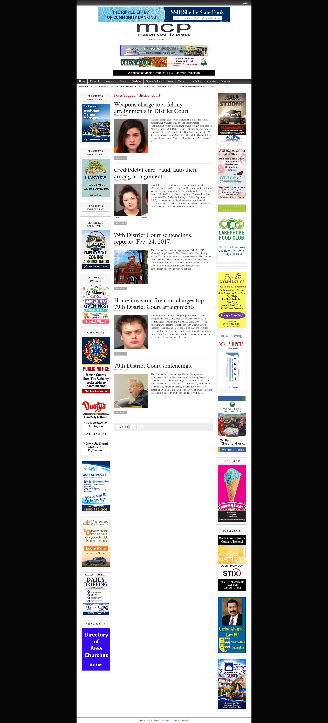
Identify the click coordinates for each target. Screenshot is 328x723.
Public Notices (176, 86)
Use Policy (196, 81)
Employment (195, 86)
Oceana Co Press (154, 81)
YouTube (136, 81)
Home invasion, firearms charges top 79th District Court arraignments (159, 303)
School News (156, 86)
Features (128, 86)
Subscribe (225, 81)
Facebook (94, 81)
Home (82, 81)
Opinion (141, 86)
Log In (245, 3)
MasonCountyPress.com (163, 720)
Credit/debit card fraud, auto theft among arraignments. (155, 172)
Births (82, 86)
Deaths (94, 86)
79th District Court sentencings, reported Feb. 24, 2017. (153, 238)
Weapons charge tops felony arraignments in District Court (151, 107)
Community (212, 86)
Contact (181, 81)
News (170, 81)
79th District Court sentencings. (153, 365)
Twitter (123, 81)
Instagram (109, 81)
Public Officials (110, 86)
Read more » (121, 158)
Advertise (211, 81)
